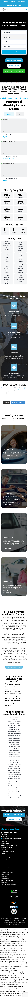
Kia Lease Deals (14, 762)
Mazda (20, 267)
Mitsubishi (20, 272)
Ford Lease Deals (14, 745)
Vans (7, 220)
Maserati (20, 265)
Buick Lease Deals (14, 729)
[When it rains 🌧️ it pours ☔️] (20, 393)
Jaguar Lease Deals (14, 757)
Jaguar (20, 262)
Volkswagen (20, 279)
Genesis (6, 262)
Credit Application (5, 841)
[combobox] (14, 32)
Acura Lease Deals (14, 717)
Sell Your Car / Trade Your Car (9, 845)
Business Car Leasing (6, 865)
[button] (14, 694)
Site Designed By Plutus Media (18, 920)
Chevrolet (20, 248)
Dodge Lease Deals (14, 739)
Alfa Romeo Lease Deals (14, 719)
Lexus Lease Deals (14, 766)
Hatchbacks (20, 204)
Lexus (6, 271)
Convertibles (20, 212)
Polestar (6, 278)
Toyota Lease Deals (14, 794)
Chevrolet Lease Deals (14, 733)
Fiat (7, 258)
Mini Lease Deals (14, 776)
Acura (7, 241)
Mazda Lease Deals (14, 772)
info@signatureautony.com (12, 838)
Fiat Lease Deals (14, 743)
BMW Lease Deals (14, 727)
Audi (7, 247)
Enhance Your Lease (6, 847)
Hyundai (20, 258)
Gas (5, 232)
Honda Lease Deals (14, 751)
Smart (7, 281)
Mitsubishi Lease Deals (14, 778)
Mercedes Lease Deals (14, 774)
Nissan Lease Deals (14, 782)
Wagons (20, 219)
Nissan (7, 276)
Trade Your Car (8, 537)
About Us (3, 849)
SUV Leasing (4, 876)
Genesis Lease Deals (14, 747)
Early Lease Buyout (6, 867)
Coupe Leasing (5, 878)
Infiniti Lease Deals (14, 755)
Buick (20, 244)
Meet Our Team (5, 869)
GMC (20, 254)
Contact (3, 853)
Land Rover (7, 269)
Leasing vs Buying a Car (7, 872)
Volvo (20, 281)
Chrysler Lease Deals (14, 735)
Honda (20, 256)
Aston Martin (7, 245)
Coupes (20, 197)
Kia (7, 267)
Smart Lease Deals (14, 788)
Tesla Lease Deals (14, 792)
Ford (6, 260)
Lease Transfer (8, 581)
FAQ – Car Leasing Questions (8, 884)
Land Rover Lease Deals (14, 764)
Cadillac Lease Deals (14, 731)
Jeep (6, 265)
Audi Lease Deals (14, 723)
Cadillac (20, 246)
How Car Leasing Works (7, 857)
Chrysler (20, 250)
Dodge (7, 254)
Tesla (20, 276)
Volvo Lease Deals (14, 798)
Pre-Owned (4, 882)
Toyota (20, 278)
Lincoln (7, 272)
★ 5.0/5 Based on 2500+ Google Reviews (14, 2)
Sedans (7, 204)
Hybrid (23, 232)
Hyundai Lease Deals (14, 753)
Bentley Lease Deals (14, 725)
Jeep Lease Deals (14, 760)
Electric (13, 232)
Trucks (7, 212)
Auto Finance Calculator (7, 851)
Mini (20, 271)
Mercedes (20, 269)
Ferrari (7, 256)
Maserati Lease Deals (14, 770)
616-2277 (9, 832)
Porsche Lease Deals (14, 786)
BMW (20, 242)
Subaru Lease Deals (14, 790)
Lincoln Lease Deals (14, 768)
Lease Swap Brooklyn (6, 859)
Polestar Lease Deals (14, 784)
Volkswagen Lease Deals (14, 796)
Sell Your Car (7, 494)
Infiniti (20, 260)
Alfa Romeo (6, 243)
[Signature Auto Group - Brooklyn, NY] (5, 9)
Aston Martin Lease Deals (14, 721)
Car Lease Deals (5, 863)
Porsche (6, 279)
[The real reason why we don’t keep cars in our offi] (7, 393)
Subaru (7, 283)
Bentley (7, 249)
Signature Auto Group (22, 918)
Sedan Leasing (5, 874)
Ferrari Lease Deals (14, 741)
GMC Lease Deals (14, 749)
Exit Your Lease (8, 450)
